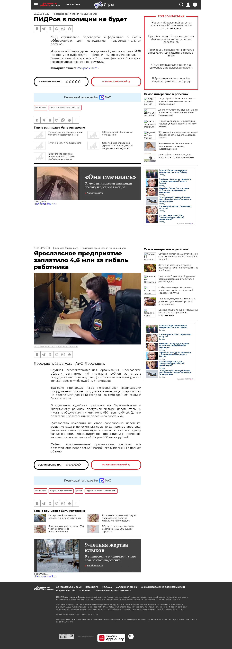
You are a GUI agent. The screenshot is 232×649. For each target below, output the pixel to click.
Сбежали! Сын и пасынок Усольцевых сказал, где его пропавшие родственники (178, 313)
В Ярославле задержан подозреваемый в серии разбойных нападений (61, 157)
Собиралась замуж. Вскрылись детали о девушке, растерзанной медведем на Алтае (175, 290)
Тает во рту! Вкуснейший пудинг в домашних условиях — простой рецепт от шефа (176, 301)
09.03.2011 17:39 (41, 14)
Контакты (84, 590)
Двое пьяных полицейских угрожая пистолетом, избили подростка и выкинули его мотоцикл (110, 147)
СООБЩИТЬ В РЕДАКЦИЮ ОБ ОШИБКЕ (112, 590)
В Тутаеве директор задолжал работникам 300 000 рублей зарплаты (118, 529)
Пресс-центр (92, 587)
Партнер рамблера (85, 636)
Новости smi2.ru (45, 204)
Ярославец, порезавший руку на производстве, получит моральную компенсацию (119, 518)
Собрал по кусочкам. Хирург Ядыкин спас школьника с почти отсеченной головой (178, 256)
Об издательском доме (69, 587)
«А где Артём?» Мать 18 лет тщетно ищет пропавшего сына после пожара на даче (176, 101)
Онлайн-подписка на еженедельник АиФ (163, 587)
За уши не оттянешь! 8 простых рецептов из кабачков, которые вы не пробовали (178, 268)
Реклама (107, 587)
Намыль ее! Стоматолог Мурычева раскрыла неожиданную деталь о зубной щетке (176, 279)
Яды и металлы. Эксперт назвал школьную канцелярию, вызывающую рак (175, 146)
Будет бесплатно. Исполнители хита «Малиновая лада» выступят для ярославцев (171, 39)
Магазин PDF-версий (126, 587)
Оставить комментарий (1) (116, 81)
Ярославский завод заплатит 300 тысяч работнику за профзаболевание (66, 529)
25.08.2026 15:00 (42, 248)
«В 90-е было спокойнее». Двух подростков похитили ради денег (176, 156)
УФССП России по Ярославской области (56, 346)
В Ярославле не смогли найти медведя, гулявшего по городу (171, 80)
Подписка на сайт (66, 590)
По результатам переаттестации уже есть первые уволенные (65, 133)
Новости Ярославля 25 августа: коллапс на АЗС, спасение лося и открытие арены (171, 25)
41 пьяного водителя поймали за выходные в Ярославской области (171, 66)
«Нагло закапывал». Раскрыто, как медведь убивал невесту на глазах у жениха (177, 124)
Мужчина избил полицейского (64, 143)
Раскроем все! (87, 68)
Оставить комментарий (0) (116, 465)
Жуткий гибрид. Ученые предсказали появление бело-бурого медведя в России (178, 135)
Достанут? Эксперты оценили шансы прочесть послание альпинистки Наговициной (178, 112)
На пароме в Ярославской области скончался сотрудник (64, 516)
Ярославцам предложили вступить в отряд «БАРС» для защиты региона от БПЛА (171, 52)
